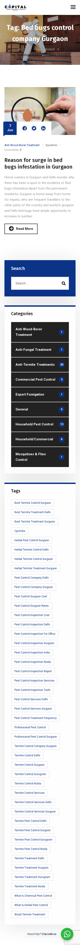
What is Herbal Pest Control (31, 905)
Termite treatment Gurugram (32, 877)
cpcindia (19, 531)
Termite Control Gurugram (30, 774)
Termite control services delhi (33, 802)
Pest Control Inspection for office (34, 633)
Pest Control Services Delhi (31, 699)
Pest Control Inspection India (32, 652)
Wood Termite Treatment (29, 914)
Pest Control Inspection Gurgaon (34, 643)
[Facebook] (24, 128)
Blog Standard (44, 49)
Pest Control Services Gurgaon (33, 708)
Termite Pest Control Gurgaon (32, 830)
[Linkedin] (43, 128)
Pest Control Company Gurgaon (33, 587)
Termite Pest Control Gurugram (33, 839)
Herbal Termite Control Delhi (31, 549)
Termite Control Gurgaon (29, 764)
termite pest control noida (30, 849)
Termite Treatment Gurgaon (31, 867)
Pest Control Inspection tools (32, 690)
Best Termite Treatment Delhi (32, 512)
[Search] (63, 283)
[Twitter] (34, 128)
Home (22, 49)
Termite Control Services (29, 792)
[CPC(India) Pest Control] (15, 7)
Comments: (12, 149)
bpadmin (51, 145)
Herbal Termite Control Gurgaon (33, 559)
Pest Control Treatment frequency (35, 718)
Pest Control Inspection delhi (32, 624)
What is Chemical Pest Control (33, 895)
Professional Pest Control (30, 727)
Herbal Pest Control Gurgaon (31, 540)
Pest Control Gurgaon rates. (31, 605)
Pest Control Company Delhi (31, 577)
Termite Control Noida (27, 783)
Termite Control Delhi (27, 755)
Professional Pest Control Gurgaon (35, 736)
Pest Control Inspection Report (33, 671)
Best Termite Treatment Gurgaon (34, 521)
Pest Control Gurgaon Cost (30, 596)
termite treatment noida (29, 886)
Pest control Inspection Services (34, 680)
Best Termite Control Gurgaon (32, 502)
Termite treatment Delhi (29, 858)
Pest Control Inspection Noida (32, 661)
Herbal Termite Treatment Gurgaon (35, 568)
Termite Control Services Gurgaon (35, 811)
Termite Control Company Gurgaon (35, 746)
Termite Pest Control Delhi (30, 821)
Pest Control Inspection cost (32, 615)
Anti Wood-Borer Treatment (22, 145)
